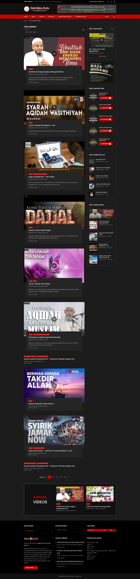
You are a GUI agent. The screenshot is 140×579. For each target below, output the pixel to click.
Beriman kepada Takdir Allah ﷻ (41, 404)
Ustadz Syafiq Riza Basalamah (40, 174)
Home (25, 20)
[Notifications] (114, 1)
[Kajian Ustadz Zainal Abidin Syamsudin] (93, 259)
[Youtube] (111, 1)
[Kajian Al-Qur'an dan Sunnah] (37, 9)
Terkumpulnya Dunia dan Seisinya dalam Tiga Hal (71, 542)
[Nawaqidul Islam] (91, 161)
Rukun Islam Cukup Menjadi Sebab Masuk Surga (70, 561)
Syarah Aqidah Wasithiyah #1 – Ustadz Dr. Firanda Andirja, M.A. (49, 359)
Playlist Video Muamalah (103, 184)
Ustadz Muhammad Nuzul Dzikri (97, 36)
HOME (25, 16)
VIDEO (33, 16)
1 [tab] (98, 56)
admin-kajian (33, 74)
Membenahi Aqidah (101, 192)
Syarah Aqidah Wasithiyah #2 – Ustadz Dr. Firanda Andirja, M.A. (49, 466)
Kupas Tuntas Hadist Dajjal (40, 230)
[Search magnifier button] (111, 530)
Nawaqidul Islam (101, 159)
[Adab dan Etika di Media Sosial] (93, 236)
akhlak (88, 487)
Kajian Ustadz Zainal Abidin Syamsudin (105, 256)
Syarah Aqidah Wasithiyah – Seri (42, 125)
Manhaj (31, 69)
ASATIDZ (41, 16)
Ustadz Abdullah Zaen (105, 127)
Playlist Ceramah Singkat (103, 167)
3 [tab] (101, 56)
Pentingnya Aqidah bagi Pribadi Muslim (45, 337)
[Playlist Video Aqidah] (91, 177)
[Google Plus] (108, 1)
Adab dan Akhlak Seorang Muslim (104, 222)
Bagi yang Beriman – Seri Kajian (41, 177)
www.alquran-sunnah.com (96, 1)
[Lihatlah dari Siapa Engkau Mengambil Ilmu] (101, 214)
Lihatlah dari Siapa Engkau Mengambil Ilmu (46, 72)
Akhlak (30, 281)
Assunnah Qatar (81, 16)
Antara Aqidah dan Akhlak (39, 284)
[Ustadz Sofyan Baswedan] (93, 97)
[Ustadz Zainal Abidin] (93, 108)
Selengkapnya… (30, 567)
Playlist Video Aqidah (102, 176)
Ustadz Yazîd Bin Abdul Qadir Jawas (41, 334)
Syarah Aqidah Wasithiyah (30, 356)
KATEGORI (51, 16)
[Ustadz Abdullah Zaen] (93, 131)
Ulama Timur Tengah (64, 16)
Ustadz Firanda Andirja (42, 356)
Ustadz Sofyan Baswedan (103, 94)
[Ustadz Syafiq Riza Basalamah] (93, 143)
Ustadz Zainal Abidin (105, 104)
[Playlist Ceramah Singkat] (91, 169)
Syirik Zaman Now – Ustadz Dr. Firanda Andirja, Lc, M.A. (51, 451)
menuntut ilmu (65, 487)
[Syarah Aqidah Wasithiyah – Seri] (93, 248)
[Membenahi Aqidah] (91, 194)
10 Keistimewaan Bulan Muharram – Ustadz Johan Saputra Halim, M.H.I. (50, 1)
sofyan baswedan (74, 487)
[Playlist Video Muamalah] (91, 186)
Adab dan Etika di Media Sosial (106, 233)
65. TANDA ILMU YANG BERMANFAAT (97, 50)
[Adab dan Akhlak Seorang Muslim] (93, 225)
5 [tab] (104, 56)
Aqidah (30, 122)
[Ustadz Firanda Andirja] (93, 120)
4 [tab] (103, 56)
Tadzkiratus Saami (94, 34)
